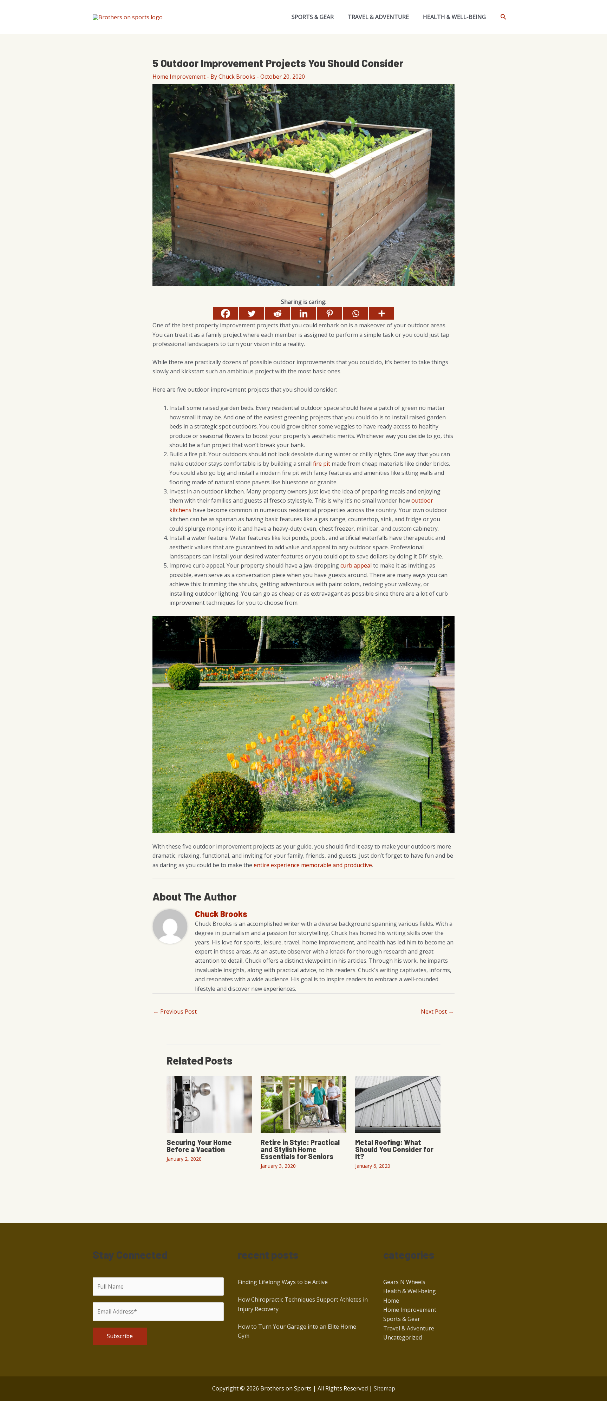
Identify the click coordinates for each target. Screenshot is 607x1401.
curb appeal (356, 565)
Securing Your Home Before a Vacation (199, 1145)
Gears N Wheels (404, 1282)
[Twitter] (251, 313)
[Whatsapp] (355, 313)
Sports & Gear (401, 1319)
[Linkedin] (303, 313)
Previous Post (175, 1011)
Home (391, 1300)
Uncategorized (402, 1337)
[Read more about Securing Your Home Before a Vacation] (209, 1104)
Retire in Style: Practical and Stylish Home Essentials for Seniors (300, 1149)
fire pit (321, 463)
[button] (503, 17)
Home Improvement (178, 76)
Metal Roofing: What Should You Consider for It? (394, 1149)
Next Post (437, 1011)
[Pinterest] (329, 313)
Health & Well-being (409, 1291)
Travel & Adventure (408, 1328)
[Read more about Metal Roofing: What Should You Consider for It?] (397, 1104)
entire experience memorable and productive (313, 865)
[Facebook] (225, 313)
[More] (381, 313)
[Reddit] (277, 313)
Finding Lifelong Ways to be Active (283, 1282)
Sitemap (384, 1388)
